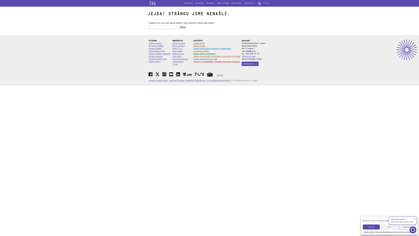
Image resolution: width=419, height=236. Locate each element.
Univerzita (249, 3)
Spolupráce (236, 3)
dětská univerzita (155, 56)
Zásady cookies (369, 232)
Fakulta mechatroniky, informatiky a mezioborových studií (216, 56)
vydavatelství (177, 62)
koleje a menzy (155, 62)
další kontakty (249, 64)
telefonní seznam (249, 56)
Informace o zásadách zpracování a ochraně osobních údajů (394, 232)
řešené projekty (178, 46)
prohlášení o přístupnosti (195, 80)
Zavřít (389, 227)
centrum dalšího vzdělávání (160, 54)
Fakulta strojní (199, 43)
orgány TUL (177, 48)
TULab (175, 64)
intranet (220, 75)
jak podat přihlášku (156, 46)
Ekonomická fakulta (201, 51)
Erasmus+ (210, 3)
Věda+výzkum (223, 3)
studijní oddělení (155, 48)
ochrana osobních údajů (158, 80)
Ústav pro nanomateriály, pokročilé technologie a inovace (216, 62)
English (266, 3)
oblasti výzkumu (178, 43)
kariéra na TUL (178, 54)
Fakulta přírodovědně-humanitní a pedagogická (212, 48)
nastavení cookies (176, 80)
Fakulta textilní (199, 46)
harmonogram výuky (157, 51)
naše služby (177, 56)
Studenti (199, 3)
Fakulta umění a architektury (204, 54)
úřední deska (177, 51)
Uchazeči (188, 3)
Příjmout (371, 227)
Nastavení (407, 227)
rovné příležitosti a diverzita (218, 80)
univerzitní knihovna (180, 59)
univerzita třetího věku (158, 59)
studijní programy (155, 43)
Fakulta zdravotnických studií (205, 59)
